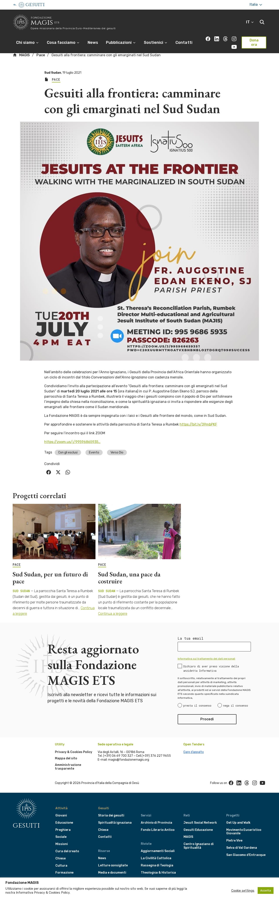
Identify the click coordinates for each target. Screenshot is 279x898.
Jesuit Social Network (200, 823)
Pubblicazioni (119, 42)
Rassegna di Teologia (157, 865)
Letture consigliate (113, 865)
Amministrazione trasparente (68, 767)
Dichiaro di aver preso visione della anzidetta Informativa (211, 668)
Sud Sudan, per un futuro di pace (50, 577)
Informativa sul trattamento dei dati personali (206, 658)
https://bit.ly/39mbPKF (198, 424)
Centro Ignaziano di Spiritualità (199, 846)
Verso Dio (117, 452)
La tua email (190, 638)
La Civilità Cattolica (156, 858)
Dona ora (254, 42)
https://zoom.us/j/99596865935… (72, 442)
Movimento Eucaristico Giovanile (243, 831)
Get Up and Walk (238, 823)
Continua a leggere (112, 614)
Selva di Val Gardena (241, 848)
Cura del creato (67, 851)
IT (248, 22)
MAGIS (24, 55)
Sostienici (154, 42)
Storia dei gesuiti (111, 815)
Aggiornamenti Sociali (158, 851)
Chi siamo (26, 42)
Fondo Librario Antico (158, 830)
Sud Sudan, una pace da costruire (129, 577)
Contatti (183, 42)
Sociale (60, 837)
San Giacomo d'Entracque (245, 855)
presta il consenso (197, 705)
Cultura (61, 865)
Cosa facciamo (61, 42)
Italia (254, 4)
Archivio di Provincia (156, 823)
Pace (40, 55)
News (93, 42)
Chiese (60, 858)
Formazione (64, 872)
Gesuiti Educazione (198, 830)
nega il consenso (235, 705)
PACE (17, 565)
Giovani (61, 815)
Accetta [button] (265, 890)
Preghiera (62, 830)
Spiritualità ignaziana (115, 823)
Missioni (61, 844)
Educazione (64, 823)
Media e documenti (112, 872)
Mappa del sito (66, 758)
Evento (94, 452)
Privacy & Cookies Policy (73, 752)
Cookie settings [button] (242, 891)
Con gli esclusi (68, 452)
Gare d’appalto (193, 752)
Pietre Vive (234, 840)
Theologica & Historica (158, 872)
